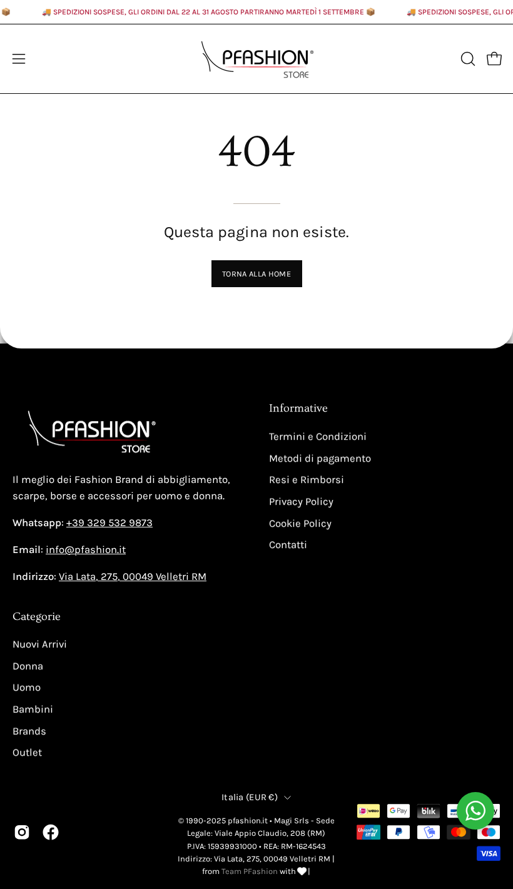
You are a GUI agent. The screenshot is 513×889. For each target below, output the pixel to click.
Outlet (27, 753)
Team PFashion (249, 871)
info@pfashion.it (86, 550)
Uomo (27, 688)
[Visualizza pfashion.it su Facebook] (50, 832)
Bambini (33, 710)
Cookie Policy (300, 523)
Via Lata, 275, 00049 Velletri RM (132, 576)
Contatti (288, 545)
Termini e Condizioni (318, 436)
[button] (466, 59)
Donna (28, 666)
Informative (298, 408)
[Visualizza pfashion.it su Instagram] (22, 832)
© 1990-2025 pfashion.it (223, 820)
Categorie (37, 617)
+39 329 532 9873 (109, 523)
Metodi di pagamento (320, 458)
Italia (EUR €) (249, 797)
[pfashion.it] (256, 59)
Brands (29, 731)
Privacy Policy (301, 501)
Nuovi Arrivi (40, 645)
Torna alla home (256, 273)
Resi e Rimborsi (306, 479)
